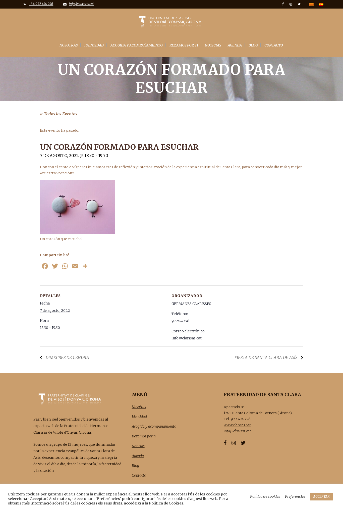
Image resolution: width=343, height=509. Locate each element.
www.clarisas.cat (237, 425)
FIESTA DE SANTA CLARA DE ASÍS (266, 357)
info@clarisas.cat (81, 4)
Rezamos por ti (144, 436)
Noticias (138, 446)
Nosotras (139, 406)
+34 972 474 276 (41, 4)
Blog (135, 465)
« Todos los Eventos (58, 113)
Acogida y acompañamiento (154, 426)
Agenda (138, 455)
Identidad (139, 416)
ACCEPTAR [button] (321, 496)
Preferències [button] (295, 496)
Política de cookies (265, 496)
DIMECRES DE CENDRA (67, 357)
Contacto (139, 475)
